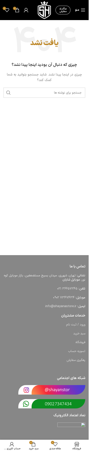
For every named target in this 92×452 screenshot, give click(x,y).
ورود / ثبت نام (75, 324)
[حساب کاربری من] (26, 10)
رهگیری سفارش (76, 360)
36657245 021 (67, 288)
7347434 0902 (64, 297)
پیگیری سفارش (63, 10)
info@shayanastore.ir (60, 306)
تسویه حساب (76, 351)
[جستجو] (8, 92)
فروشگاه (80, 342)
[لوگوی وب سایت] (44, 10)
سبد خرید (79, 333)
